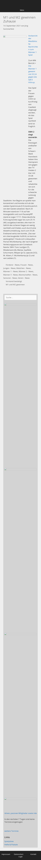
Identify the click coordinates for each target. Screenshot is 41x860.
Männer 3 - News (10, 274)
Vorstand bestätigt (14, 281)
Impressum (6, 854)
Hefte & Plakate (11, 844)
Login (20, 856)
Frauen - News (26, 265)
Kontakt (33, 854)
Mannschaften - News (28, 274)
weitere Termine (11, 831)
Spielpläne (9, 841)
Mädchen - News (23, 268)
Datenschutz (18, 854)
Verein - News (24, 278)
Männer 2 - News (26, 271)
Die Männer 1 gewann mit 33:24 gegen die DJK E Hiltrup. (32, 74)
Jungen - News (9, 268)
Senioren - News (10, 278)
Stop (38, 4)
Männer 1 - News (10, 271)
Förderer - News (13, 265)
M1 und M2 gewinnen (15, 284)
